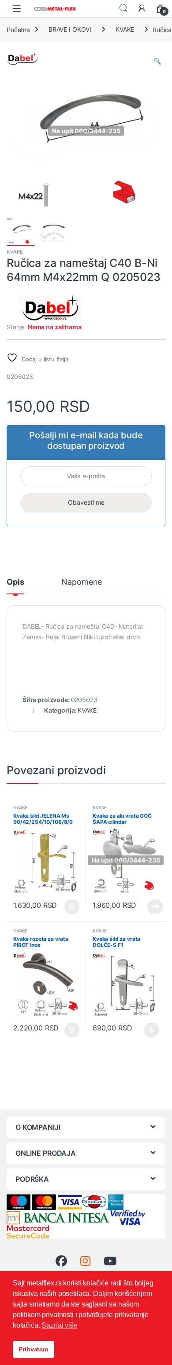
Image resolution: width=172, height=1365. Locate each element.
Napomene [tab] (81, 582)
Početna (18, 29)
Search (123, 8)
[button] (157, 61)
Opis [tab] (15, 582)
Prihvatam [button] (33, 1349)
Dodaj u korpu (71, 906)
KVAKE (125, 29)
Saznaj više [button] (59, 1325)
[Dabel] (51, 308)
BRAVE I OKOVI (70, 29)
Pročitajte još (149, 906)
